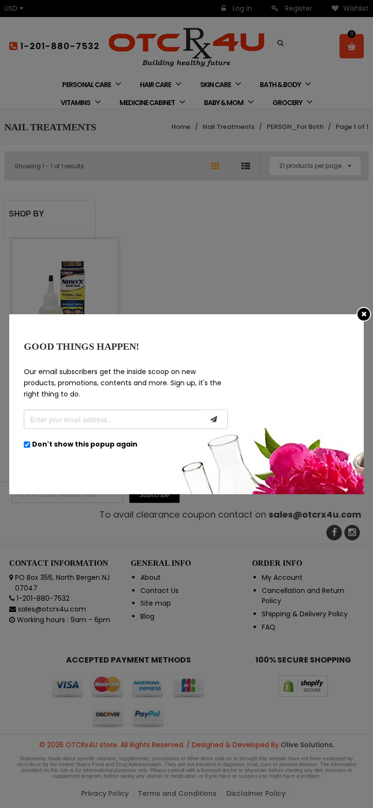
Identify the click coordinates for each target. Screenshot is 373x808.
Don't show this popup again (84, 444)
